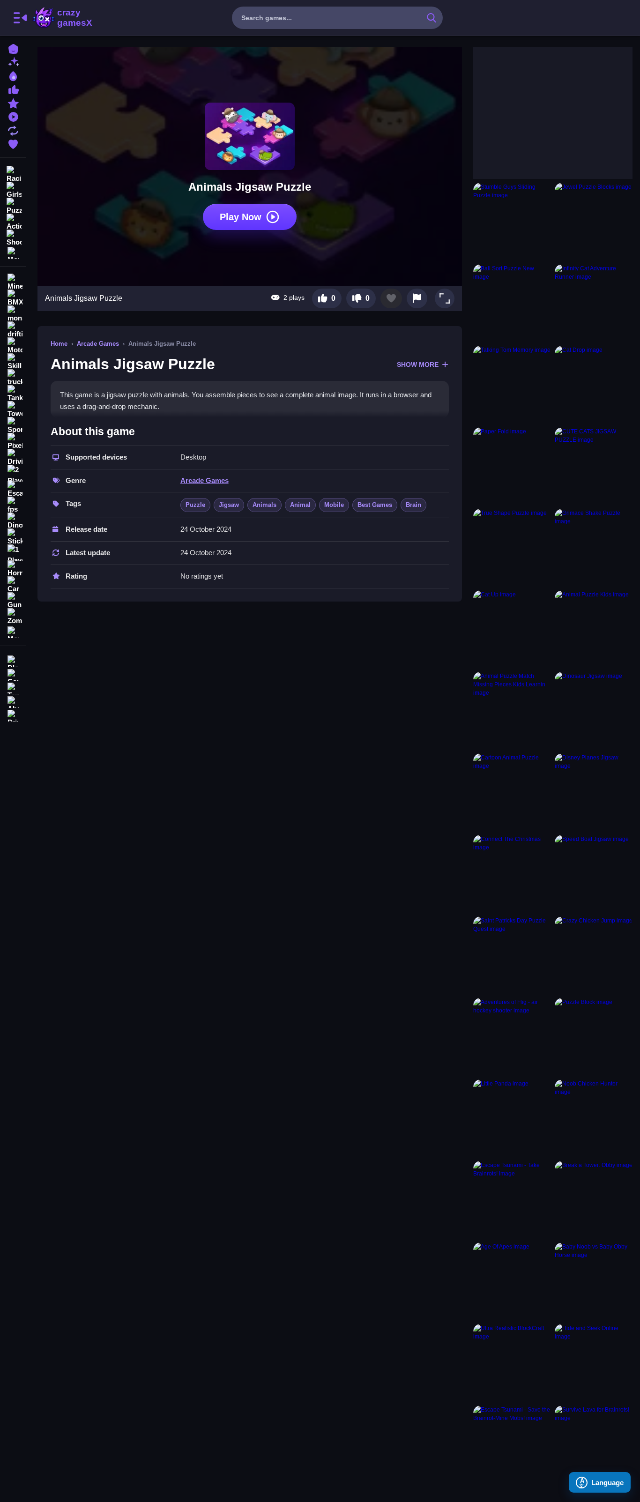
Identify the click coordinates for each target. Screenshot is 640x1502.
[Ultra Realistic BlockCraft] (512, 1363)
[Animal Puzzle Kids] (594, 629)
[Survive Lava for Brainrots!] (594, 1444)
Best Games (374, 504)
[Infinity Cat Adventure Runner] (594, 303)
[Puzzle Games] (13, 205)
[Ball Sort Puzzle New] (512, 303)
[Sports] (13, 425)
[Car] (13, 585)
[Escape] (13, 489)
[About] (13, 701)
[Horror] (13, 569)
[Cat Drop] (594, 385)
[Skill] (13, 362)
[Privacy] (13, 714)
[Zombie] (13, 617)
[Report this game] (417, 298)
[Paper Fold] (512, 466)
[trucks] (13, 378)
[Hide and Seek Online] (594, 1363)
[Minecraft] (13, 282)
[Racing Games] (13, 173)
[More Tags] (13, 631)
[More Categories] (13, 252)
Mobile (334, 504)
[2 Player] (13, 473)
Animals (264, 504)
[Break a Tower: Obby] (594, 1200)
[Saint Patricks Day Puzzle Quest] (512, 955)
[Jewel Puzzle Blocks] (594, 221)
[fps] (13, 505)
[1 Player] (13, 553)
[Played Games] (13, 116)
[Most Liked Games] (13, 89)
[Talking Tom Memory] (512, 385)
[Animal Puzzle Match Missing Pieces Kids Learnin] (512, 711)
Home (59, 343)
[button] (444, 298)
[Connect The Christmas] (512, 874)
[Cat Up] (512, 629)
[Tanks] (13, 394)
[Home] (13, 48)
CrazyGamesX (72, 18)
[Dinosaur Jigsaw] (594, 711)
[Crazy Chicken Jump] (594, 955)
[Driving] (13, 457)
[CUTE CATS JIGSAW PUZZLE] (594, 466)
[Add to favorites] (391, 298)
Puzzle (195, 504)
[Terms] (13, 687)
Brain (413, 504)
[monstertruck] (13, 314)
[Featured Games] (13, 102)
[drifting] (13, 330)
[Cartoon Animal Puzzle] (512, 792)
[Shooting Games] (13, 237)
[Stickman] (13, 537)
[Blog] (13, 660)
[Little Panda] (512, 1118)
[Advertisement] (543, 105)
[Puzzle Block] (594, 1037)
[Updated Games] (13, 129)
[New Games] (13, 61)
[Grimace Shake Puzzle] (594, 548)
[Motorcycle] (13, 346)
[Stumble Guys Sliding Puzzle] (512, 221)
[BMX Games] (13, 298)
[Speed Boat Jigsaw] (594, 874)
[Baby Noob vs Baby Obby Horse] (594, 1281)
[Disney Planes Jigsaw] (594, 792)
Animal (300, 504)
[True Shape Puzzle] (512, 548)
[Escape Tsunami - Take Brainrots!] (512, 1200)
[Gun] (13, 601)
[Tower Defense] (13, 409)
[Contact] (13, 674)
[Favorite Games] (13, 143)
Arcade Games (98, 343)
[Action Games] (13, 221)
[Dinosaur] (13, 521)
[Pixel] (13, 441)
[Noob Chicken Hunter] (594, 1118)
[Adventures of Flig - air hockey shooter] (512, 1037)
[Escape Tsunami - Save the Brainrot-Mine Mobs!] (512, 1444)
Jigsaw (229, 504)
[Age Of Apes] (512, 1281)
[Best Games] (13, 75)
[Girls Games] (13, 189)
